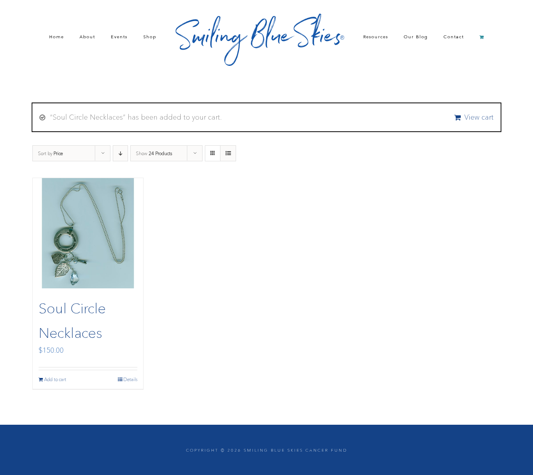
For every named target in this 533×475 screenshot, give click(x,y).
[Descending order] (120, 153)
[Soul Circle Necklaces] (88, 233)
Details (130, 379)
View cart (479, 117)
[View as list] (228, 153)
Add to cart (55, 379)
